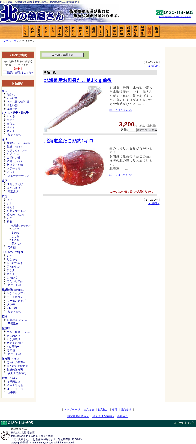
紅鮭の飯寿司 (15, 369)
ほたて (15, 229)
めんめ (16, 214)
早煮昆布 (13, 323)
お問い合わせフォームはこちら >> (175, 16)
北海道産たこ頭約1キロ (69, 140)
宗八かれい (13, 266)
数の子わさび (15, 342)
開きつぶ (16, 243)
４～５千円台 (15, 388)
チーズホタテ (15, 296)
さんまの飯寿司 (17, 373)
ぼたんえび (13, 187)
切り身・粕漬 (15, 164)
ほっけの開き (15, 262)
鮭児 (14, 153)
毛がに (11, 94)
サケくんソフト (16, 293)
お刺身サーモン (16, 210)
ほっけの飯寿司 (16, 362)
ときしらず (18, 150)
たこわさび (13, 335)
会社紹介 (122, 416)
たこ (9, 218)
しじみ (15, 236)
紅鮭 (15, 146)
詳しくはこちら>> (120, 110)
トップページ (8, 41)
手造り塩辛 (19, 332)
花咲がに (12, 108)
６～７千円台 (15, 385)
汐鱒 (15, 161)
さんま (11, 207)
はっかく (12, 277)
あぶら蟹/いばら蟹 (18, 101)
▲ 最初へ (153, 65)
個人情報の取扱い (103, 416)
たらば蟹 (12, 98)
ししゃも (12, 259)
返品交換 (126, 409)
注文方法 (88, 409)
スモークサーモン (18, 175)
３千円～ (13, 392)
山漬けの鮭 (13, 157)
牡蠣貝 (21, 225)
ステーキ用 (13, 168)
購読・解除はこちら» (20, 72)
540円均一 (13, 307)
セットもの (14, 134)
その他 (12, 247)
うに (9, 199)
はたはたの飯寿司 (17, 365)
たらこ (11, 123)
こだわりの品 (15, 281)
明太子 (11, 127)
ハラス (11, 172)
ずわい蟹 (12, 105)
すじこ (11, 119)
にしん (11, 270)
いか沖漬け (13, 339)
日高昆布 (17, 319)
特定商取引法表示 (78, 416)
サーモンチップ (16, 300)
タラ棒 (11, 304)
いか (9, 203)
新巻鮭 (19, 142)
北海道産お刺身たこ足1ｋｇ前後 (78, 80)
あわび (15, 232)
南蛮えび (13, 191)
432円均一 (13, 346)
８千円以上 (13, 381)
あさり (15, 239)
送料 (114, 409)
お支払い (103, 409)
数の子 (11, 130)
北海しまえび (15, 184)
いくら (11, 116)
